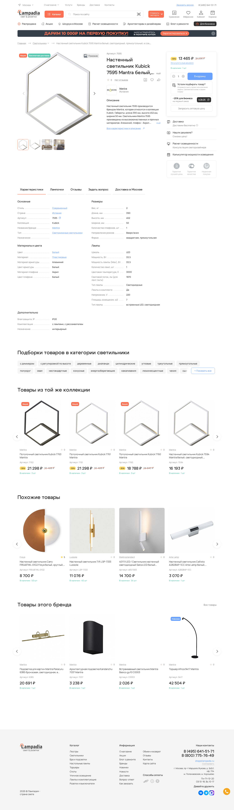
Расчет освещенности (105, 23)
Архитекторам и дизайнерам (144, 23)
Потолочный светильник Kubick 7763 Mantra (40, 456)
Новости (123, 771)
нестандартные (58, 370)
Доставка (124, 775)
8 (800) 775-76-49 (198, 756)
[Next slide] (94, 94)
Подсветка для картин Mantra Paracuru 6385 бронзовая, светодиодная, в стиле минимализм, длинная (41, 671)
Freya (22, 557)
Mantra (123, 88)
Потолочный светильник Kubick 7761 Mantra (90, 456)
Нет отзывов (121, 79)
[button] (23, 144)
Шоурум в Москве (72, 23)
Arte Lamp (174, 557)
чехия (173, 370)
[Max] (211, 794)
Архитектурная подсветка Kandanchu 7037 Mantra (91, 671)
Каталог (56, 14)
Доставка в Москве (128, 189)
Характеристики (31, 189)
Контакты (148, 759)
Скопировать (208, 763)
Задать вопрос (98, 189)
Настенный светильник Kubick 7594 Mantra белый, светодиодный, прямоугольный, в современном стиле (191, 456)
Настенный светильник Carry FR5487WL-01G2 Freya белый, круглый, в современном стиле (41, 563)
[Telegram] (206, 794)
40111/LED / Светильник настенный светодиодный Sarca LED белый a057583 (139, 563)
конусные (78, 370)
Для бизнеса (207, 23)
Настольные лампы (80, 763)
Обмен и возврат (152, 751)
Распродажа (29, 23)
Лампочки (57, 189)
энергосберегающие (103, 370)
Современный (59, 208)
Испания (56, 212)
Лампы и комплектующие (83, 779)
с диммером (27, 363)
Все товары (210, 605)
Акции (49, 23)
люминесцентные (152, 370)
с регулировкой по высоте (56, 363)
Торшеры (74, 767)
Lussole (73, 557)
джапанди (103, 363)
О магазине (125, 751)
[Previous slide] (24, 94)
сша (185, 370)
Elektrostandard (127, 557)
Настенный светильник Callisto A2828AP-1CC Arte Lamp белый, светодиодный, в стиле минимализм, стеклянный (190, 563)
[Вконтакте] (200, 794)
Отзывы (147, 755)
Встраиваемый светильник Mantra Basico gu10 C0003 (138, 671)
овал (40, 370)
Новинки (123, 767)
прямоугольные (188, 363)
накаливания (128, 370)
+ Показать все (203, 370)
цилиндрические (125, 363)
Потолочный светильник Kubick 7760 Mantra (140, 456)
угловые (146, 363)
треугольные (165, 363)
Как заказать (126, 783)
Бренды (123, 763)
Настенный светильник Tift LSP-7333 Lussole (90, 563)
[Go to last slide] (17, 437)
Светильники (77, 755)
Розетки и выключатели (82, 783)
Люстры (74, 751)
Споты (73, 771)
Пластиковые (59, 257)
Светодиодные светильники (67, 232)
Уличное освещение (80, 775)
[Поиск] (69, 14)
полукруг (25, 370)
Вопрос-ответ (126, 779)
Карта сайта (149, 763)
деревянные (84, 363)
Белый (55, 252)
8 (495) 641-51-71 (207, 5)
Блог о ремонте (180, 23)
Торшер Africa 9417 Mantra (184, 669)
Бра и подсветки (78, 759)
